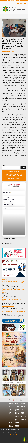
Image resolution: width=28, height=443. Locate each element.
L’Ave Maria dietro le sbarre (8, 306)
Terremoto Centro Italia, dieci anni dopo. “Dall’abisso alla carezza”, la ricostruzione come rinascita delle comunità (13, 283)
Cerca (3, 165)
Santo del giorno (14, 193)
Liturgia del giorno (14, 201)
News (13, 51)
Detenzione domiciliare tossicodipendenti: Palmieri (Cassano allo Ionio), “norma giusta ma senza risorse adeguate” (13, 291)
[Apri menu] (3, 16)
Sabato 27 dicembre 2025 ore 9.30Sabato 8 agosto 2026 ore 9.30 (14, 176)
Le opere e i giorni (14, 223)
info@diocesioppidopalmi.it (7, 430)
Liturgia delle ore (14, 208)
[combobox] (11, 167)
